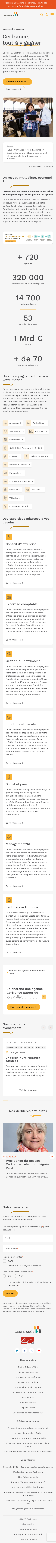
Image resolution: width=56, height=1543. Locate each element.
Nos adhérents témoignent (28, 1387)
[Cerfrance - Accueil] (10, 14)
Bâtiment (39, 431)
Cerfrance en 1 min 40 (28, 1382)
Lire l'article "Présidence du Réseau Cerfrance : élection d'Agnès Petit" (27, 1126)
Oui (9, 1276)
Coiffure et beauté (18, 506)
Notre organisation (28, 1372)
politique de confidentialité (35, 1282)
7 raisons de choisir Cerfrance (28, 1392)
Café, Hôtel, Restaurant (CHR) (24, 448)
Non (21, 1276)
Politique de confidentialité (28, 1534)
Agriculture (38, 423)
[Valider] (44, 997)
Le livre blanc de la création (28, 1433)
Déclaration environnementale (28, 1412)
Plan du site (28, 1524)
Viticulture (14, 498)
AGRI (10, 1261)
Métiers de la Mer (40, 456)
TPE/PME (36, 489)
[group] (28, 152)
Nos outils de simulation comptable (28, 1438)
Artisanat (14, 423)
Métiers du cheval (18, 464)
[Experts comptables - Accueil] (28, 1340)
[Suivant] (50, 1027)
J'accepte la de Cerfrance (29, 1284)
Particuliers (15, 473)
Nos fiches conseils (28, 1477)
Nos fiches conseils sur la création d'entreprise (28, 1451)
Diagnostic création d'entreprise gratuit (28, 1428)
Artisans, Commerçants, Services (24, 1265)
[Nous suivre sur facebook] (24, 1350)
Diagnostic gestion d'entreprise (28, 1508)
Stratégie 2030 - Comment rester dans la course (28, 1467)
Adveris (33, 1539)
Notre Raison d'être (28, 1367)
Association (15, 431)
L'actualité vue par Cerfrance (28, 1472)
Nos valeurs (28, 1397)
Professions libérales (19, 481)
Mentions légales (28, 1529)
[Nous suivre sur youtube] (39, 1350)
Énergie (13, 456)
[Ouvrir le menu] (52, 14)
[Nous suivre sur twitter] (31, 1350)
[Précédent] (43, 1027)
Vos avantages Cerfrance (28, 1377)
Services (13, 489)
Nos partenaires (28, 1402)
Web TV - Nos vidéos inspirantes (28, 1487)
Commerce (14, 439)
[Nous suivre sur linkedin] (17, 1350)
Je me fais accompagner (30, 6)
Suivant (47, 166)
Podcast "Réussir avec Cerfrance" (28, 1482)
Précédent (36, 166)
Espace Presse (28, 1407)
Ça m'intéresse (13, 583)
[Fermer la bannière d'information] (51, 4)
